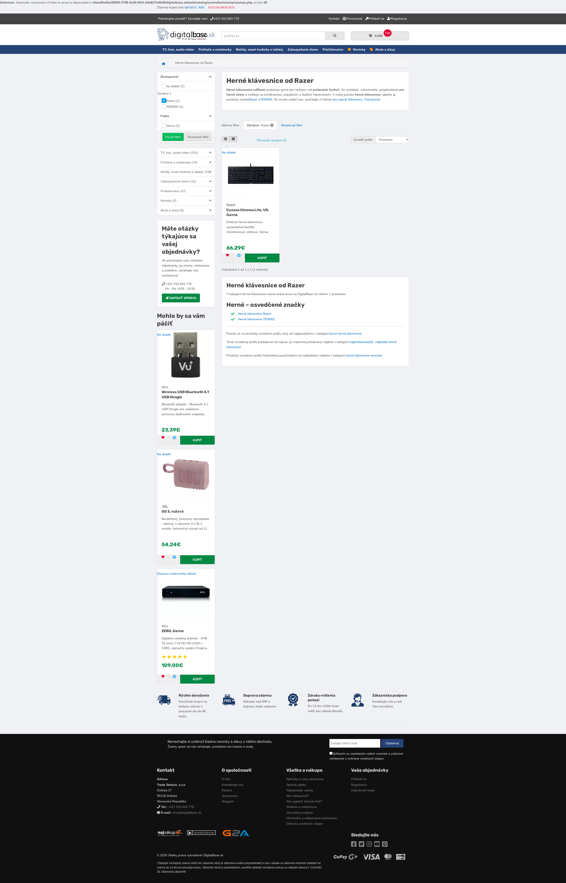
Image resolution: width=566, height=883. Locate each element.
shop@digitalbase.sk (186, 812)
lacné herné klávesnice (346, 333)
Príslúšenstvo (333, 49)
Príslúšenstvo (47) (173, 191)
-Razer (258, 125)
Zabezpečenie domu (303, 49)
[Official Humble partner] (201, 833)
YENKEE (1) (174, 106)
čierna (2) (173, 125)
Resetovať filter (198, 137)
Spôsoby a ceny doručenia (304, 779)
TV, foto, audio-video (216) (179, 152)
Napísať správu (182, 298)
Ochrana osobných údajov (304, 823)
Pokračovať (372, 99)
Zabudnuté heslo (363, 790)
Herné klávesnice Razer (254, 313)
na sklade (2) (175, 86)
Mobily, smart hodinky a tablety (259, 49)
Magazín (228, 801)
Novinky (359, 49)
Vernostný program (299, 812)
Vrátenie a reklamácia (301, 807)
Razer (253, 99)
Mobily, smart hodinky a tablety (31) (185, 172)
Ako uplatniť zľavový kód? (304, 801)
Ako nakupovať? (297, 796)
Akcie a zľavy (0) (172, 210)
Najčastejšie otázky (299, 790)
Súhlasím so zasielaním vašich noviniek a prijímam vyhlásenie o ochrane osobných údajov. (366, 756)
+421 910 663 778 (181, 807)
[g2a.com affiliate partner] (236, 833)
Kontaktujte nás (232, 784)
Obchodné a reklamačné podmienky (311, 818)
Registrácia (359, 784)
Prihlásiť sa (359, 779)
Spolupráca (230, 796)
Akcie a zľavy (385, 49)
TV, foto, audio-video (178, 49)
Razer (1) (173, 100)
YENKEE (266, 99)
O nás (226, 779)
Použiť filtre (173, 137)
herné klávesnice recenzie (364, 355)
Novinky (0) (168, 200)
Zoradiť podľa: (363, 139)
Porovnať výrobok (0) (272, 140)
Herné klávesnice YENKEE (256, 319)
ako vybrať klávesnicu (347, 99)
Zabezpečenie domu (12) (178, 181)
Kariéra (227, 790)
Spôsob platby (296, 784)
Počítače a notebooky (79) (179, 162)
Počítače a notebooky (215, 49)
